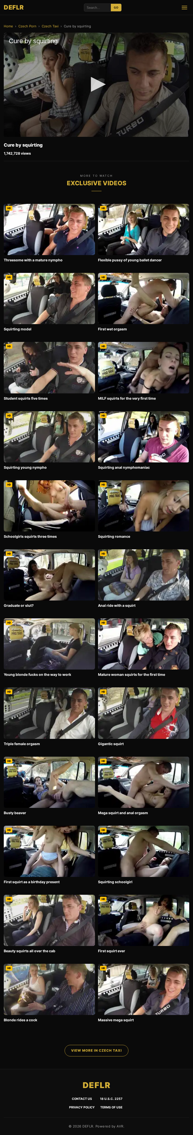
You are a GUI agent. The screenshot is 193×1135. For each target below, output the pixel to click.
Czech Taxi (50, 26)
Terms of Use (111, 1107)
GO (116, 7)
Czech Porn (27, 26)
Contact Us (82, 1099)
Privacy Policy (82, 1107)
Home (8, 26)
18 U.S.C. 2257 (111, 1099)
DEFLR (14, 7)
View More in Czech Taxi (96, 1050)
